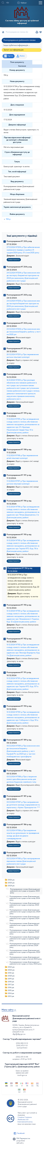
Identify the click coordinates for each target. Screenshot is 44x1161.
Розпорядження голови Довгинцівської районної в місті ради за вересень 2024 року (25, 912)
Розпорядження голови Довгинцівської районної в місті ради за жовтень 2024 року (24, 905)
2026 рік (11, 880)
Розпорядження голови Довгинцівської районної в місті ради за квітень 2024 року (24, 945)
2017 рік (11, 985)
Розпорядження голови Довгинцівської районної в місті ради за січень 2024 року (26, 963)
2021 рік (11, 973)
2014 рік (11, 993)
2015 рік (11, 990)
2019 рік (11, 979)
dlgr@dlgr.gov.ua (19, 1034)
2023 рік (11, 967)
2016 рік (11, 987)
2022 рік (11, 970)
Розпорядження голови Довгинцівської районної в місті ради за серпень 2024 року (24, 918)
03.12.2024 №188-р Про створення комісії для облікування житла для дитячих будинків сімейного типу (22, 779)
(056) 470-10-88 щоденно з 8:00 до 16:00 (22, 1058)
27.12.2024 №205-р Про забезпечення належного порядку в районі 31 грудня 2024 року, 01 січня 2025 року (23, 250)
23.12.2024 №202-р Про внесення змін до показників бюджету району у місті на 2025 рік (24, 332)
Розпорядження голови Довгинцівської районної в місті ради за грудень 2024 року (25, 891)
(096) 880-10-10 (22, 1043)
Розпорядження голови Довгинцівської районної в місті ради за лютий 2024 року (26, 958)
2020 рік (11, 976)
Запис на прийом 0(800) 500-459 (22, 1072)
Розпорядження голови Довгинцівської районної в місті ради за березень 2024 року (25, 952)
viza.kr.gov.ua (22, 1075)
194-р (8, 219)
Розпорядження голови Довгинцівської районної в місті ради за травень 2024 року (24, 939)
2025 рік (11, 883)
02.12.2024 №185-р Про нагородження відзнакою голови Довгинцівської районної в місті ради (23, 861)
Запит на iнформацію (13, 50)
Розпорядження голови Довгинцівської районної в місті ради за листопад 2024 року (25, 898)
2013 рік (11, 996)
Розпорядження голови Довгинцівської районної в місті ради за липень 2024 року (24, 925)
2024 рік (11, 886)
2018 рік (11, 982)
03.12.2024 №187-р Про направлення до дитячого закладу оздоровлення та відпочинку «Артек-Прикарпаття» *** (23, 805)
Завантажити (14, 260)
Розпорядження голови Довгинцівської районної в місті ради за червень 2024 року (24, 932)
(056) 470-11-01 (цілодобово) (22, 1047)
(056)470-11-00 (18, 1032)
